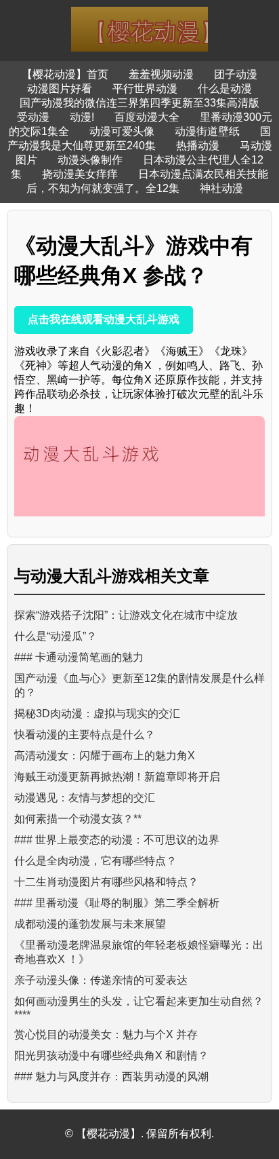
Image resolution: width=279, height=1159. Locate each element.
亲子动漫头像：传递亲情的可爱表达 (101, 980)
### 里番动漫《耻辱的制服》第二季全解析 (116, 903)
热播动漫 (197, 145)
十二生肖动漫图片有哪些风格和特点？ (106, 882)
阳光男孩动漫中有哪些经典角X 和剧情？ (111, 1055)
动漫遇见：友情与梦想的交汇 (84, 797)
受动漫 (33, 117)
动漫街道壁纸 (207, 131)
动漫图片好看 (59, 88)
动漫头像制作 (90, 160)
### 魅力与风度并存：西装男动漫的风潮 (111, 1076)
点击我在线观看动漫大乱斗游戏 (103, 319)
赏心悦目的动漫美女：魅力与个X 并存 (106, 1034)
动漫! (82, 117)
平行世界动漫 (144, 88)
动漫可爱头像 (121, 131)
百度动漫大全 (146, 117)
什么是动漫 (225, 88)
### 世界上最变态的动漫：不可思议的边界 (116, 840)
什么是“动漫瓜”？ (55, 636)
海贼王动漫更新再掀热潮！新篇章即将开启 (117, 776)
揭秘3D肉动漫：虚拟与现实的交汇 (97, 713)
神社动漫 (221, 188)
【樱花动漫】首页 (65, 74)
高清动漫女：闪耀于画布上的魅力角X (104, 755)
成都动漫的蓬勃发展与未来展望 (90, 924)
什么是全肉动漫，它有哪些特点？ (95, 861)
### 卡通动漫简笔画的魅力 (79, 657)
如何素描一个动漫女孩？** (78, 818)
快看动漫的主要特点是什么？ (84, 734)
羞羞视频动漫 (161, 74)
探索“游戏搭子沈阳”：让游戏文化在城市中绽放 (126, 615)
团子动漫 (235, 74)
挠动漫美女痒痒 (80, 174)
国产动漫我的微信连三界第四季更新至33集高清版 (139, 103)
